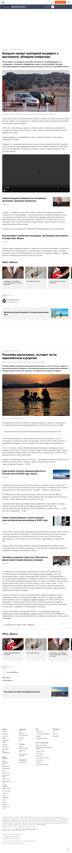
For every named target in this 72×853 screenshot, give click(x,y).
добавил (12, 137)
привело (43, 217)
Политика (4, 731)
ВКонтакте (22, 733)
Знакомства (39, 755)
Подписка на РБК (22, 751)
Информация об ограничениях (11, 834)
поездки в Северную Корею (33, 599)
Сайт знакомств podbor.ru (43, 758)
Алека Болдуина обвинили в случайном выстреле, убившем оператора (24, 199)
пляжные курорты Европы (43, 573)
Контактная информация (42, 734)
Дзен (20, 740)
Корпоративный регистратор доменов (44, 748)
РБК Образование (5, 751)
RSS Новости (22, 762)
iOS (54, 731)
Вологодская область (5, 775)
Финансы (4, 744)
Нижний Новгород (5, 785)
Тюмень (4, 795)
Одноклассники (23, 735)
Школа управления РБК (42, 764)
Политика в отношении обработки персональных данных (19, 841)
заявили (65, 253)
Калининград (5, 779)
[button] (13, 278)
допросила (47, 228)
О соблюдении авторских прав (11, 836)
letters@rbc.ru (42, 824)
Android (55, 734)
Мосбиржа (18, 829)
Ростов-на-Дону (6, 791)
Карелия (4, 802)
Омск (3, 770)
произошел (24, 146)
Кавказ (4, 800)
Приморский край (5, 807)
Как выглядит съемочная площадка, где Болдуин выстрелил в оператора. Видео (35, 237)
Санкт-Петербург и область (5, 762)
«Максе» (31, 624)
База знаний (5, 749)
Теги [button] (9, 295)
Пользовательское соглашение (11, 838)
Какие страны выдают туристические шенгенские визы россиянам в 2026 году (25, 519)
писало (23, 214)
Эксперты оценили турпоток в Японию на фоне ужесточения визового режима (25, 558)
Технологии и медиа (5, 741)
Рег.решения (39, 753)
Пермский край (6, 788)
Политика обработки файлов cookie (12, 843)
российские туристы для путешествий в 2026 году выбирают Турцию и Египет (31, 612)
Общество (5, 49)
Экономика (5, 734)
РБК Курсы (39, 762)
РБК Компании (40, 760)
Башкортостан (6, 773)
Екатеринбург (6, 766)
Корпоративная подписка (23, 754)
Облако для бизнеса (41, 745)
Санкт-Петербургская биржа (30, 829)
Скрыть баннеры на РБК (23, 747)
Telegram (21, 737)
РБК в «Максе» (10, 262)
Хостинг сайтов (40, 751)
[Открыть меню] (69, 2)
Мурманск (5, 804)
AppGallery (56, 736)
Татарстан (5, 793)
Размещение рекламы (42, 738)
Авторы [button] (4, 295)
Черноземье (5, 797)
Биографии (5, 746)
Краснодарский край (6, 781)
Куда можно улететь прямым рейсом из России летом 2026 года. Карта (24, 472)
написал (5, 132)
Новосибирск (6, 768)
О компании (39, 731)
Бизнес (4, 738)
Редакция (38, 736)
